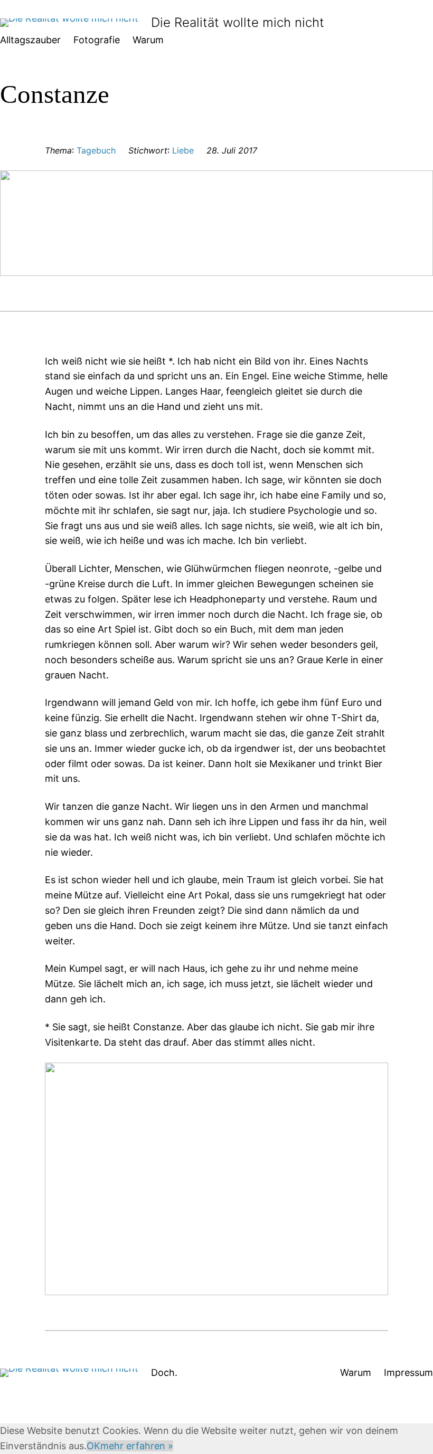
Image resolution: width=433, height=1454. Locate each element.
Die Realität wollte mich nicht (237, 22)
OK (93, 1445)
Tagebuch (96, 150)
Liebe (183, 150)
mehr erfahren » (136, 1445)
